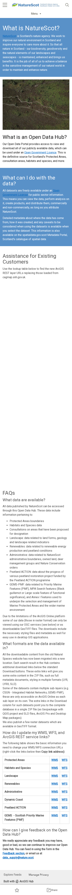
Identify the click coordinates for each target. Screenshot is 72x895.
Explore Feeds (12, 874)
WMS (54, 760)
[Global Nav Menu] (5, 5)
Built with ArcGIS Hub (18, 881)
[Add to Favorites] (17, 890)
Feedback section (13, 853)
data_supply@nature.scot (18, 857)
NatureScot (9, 36)
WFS (64, 760)
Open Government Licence (40, 152)
